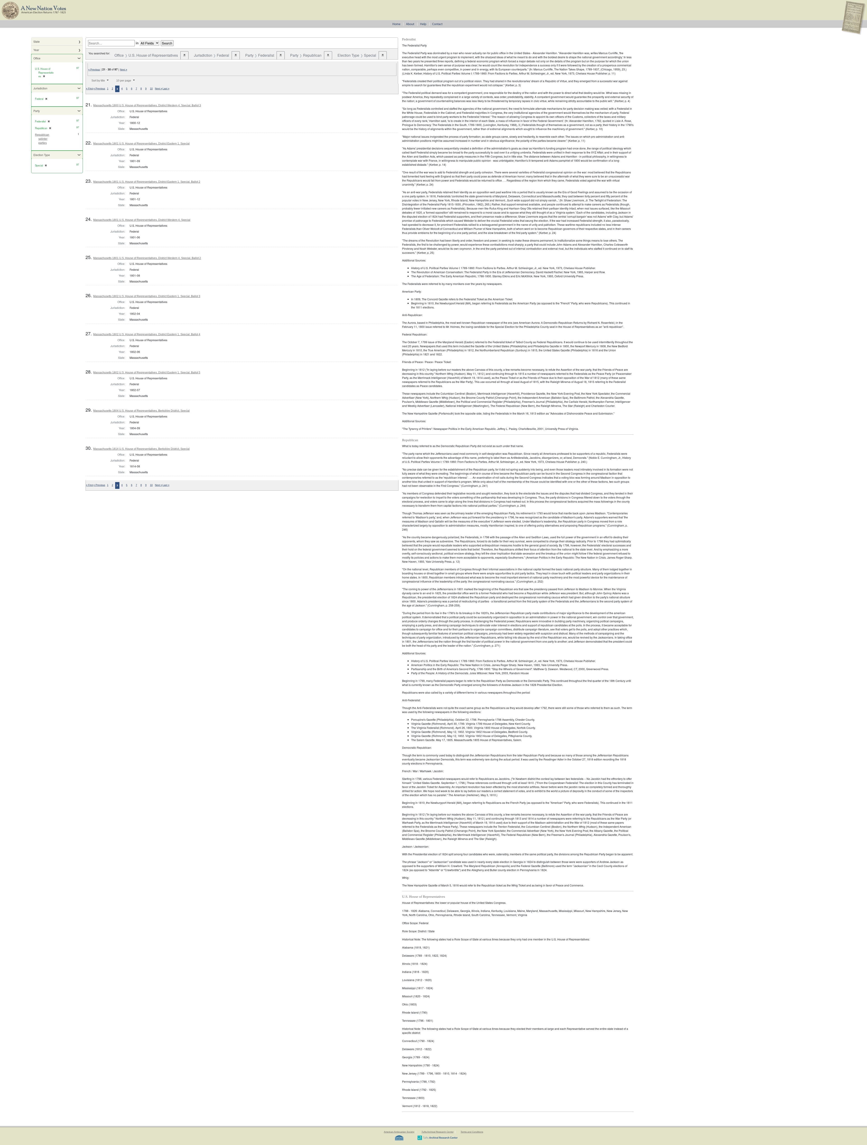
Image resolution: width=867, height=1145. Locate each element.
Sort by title (98, 80)
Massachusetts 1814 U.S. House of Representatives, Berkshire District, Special (141, 448)
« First (89, 88)
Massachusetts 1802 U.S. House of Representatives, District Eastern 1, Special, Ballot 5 (146, 372)
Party (36, 111)
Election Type (41, 155)
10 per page (123, 80)
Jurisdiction (40, 88)
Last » (166, 88)
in (137, 43)
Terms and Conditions (472, 1132)
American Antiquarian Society (399, 1132)
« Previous (94, 69)
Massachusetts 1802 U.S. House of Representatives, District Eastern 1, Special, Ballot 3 (146, 296)
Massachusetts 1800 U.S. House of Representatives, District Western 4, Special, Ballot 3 (147, 105)
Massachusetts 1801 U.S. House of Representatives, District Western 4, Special (141, 220)
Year (36, 50)
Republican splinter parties (42, 139)
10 (151, 88)
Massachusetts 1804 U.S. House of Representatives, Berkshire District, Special (141, 410)
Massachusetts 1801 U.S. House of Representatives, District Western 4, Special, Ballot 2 (147, 258)
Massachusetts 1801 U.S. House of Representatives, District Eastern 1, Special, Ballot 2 (146, 181)
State (36, 41)
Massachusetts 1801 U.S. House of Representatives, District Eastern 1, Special (141, 143)
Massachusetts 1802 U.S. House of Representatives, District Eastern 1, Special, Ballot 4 (146, 334)
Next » (123, 69)
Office (36, 58)
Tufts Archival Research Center (438, 1132)
